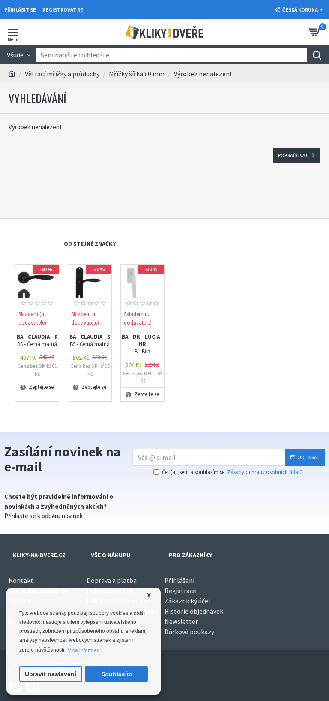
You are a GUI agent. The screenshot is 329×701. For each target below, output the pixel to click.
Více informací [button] (84, 650)
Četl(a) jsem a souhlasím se (232, 472)
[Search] (316, 55)
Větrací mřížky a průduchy (62, 73)
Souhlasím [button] (116, 674)
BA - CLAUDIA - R (37, 341)
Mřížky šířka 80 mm (136, 73)
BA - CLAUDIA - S (90, 341)
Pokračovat (293, 155)
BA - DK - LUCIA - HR (142, 344)
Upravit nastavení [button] (50, 674)
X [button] (149, 595)
